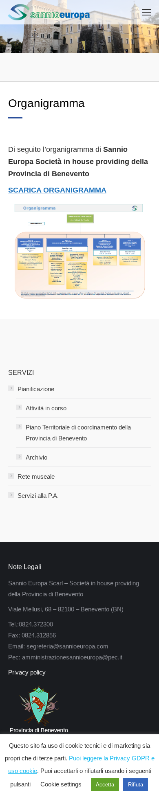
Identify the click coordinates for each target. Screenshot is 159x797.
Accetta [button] (105, 785)
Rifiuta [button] (135, 785)
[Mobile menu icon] (146, 12)
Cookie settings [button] (61, 784)
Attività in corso (46, 408)
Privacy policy (27, 672)
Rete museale (36, 476)
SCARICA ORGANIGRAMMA (57, 190)
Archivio (36, 457)
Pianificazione (36, 388)
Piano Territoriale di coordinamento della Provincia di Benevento (78, 433)
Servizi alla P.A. (38, 495)
